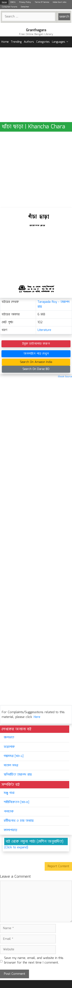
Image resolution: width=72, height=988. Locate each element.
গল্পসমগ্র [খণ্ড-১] (13, 756)
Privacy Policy (25, 2)
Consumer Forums (9, 6)
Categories (43, 42)
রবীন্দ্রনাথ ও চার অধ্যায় (19, 820)
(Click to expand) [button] (16, 847)
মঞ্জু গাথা (9, 793)
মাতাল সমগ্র (11, 765)
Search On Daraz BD (36, 369)
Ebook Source (65, 376)
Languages (58, 42)
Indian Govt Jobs (59, 2)
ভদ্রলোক (9, 746)
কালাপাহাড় (10, 830)
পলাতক (9, 811)
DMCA (13, 2)
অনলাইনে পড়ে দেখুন (36, 353)
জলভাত (9, 737)
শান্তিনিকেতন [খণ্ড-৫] (16, 802)
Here (37, 717)
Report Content (58, 866)
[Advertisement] (36, 85)
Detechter (25, 6)
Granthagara (36, 30)
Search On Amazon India (36, 362)
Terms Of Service (42, 2)
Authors (29, 42)
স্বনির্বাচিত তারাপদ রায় (18, 774)
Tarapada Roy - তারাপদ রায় (53, 304)
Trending (16, 42)
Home (4, 2)
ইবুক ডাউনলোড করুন (36, 343)
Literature (44, 330)
